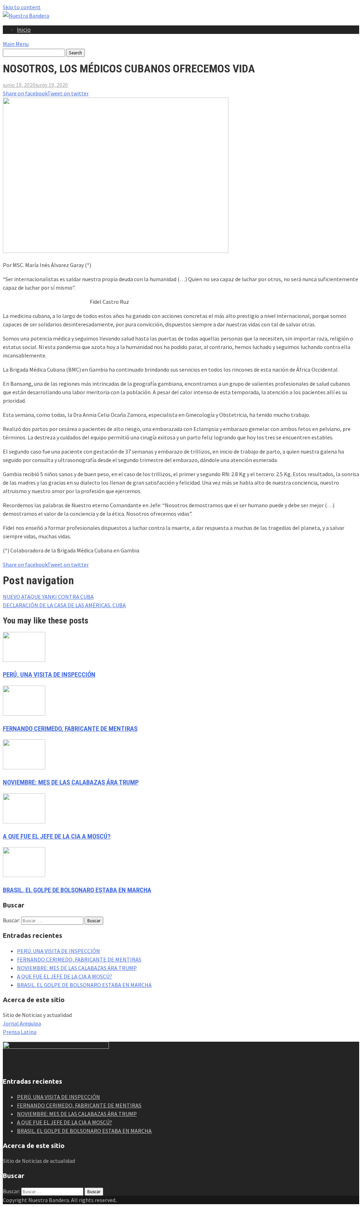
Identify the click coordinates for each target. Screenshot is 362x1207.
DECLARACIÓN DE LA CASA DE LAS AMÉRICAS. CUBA (64, 605)
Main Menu (16, 43)
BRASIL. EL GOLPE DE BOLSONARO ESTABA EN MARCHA (77, 890)
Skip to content (22, 7)
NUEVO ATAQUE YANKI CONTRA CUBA (48, 596)
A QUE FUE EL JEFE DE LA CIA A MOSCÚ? (57, 836)
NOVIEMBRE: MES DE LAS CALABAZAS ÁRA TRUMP (71, 782)
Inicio (24, 29)
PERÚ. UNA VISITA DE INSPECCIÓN (49, 675)
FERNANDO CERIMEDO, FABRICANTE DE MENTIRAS (70, 729)
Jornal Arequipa (22, 1023)
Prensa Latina (19, 1031)
